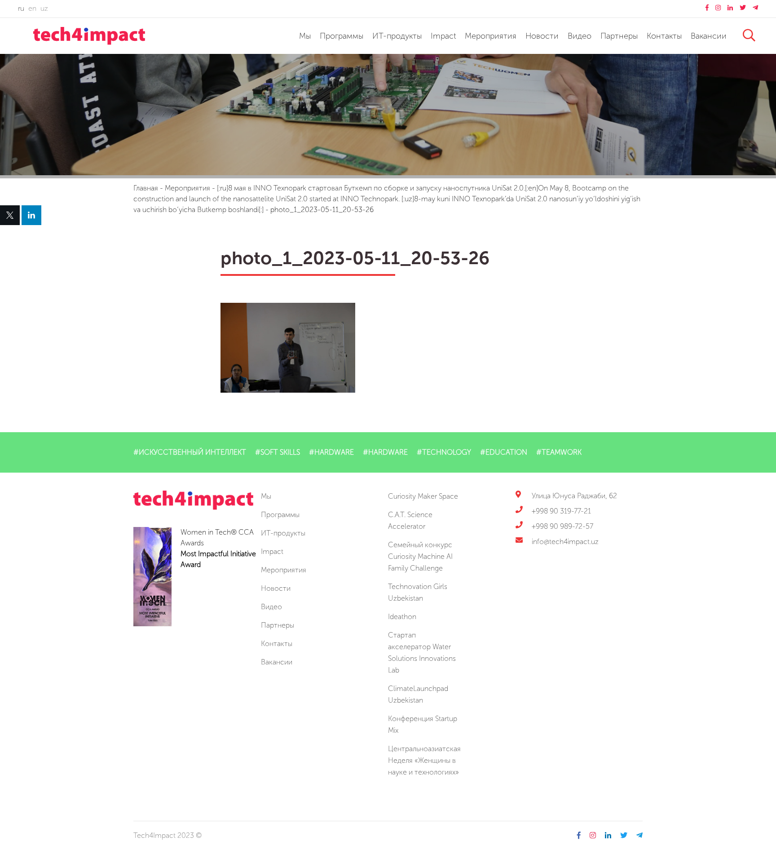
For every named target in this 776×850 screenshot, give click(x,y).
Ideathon (402, 616)
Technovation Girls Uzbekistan (417, 592)
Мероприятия (490, 36)
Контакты (664, 36)
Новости (542, 36)
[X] (10, 215)
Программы (341, 36)
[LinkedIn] (31, 215)
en (32, 8)
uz (44, 8)
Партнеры (619, 36)
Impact (443, 36)
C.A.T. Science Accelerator (410, 520)
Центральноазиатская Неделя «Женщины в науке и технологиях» (424, 760)
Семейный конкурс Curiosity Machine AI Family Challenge (420, 556)
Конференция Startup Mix (422, 724)
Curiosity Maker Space (423, 496)
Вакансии (709, 36)
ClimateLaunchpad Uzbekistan (418, 694)
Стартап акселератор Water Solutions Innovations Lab (422, 652)
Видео (579, 36)
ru (21, 8)
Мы (305, 36)
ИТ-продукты (397, 36)
